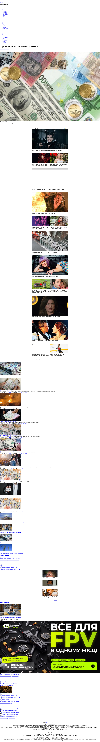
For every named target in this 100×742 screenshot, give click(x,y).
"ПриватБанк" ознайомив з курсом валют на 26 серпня (10, 569)
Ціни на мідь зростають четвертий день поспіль (8, 567)
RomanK (10, 377)
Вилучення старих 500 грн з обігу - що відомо (8, 390)
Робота (3, 38)
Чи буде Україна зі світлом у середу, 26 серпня (8, 683)
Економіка (4, 31)
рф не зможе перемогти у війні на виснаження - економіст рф (11, 435)
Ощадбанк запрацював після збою (6, 685)
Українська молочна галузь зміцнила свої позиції (9, 708)
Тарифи (3, 15)
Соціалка (4, 42)
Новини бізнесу (5, 28)
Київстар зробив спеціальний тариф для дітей (10, 532)
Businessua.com (49, 722)
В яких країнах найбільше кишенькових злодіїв (8, 466)
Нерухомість (4, 12)
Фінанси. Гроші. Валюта (4, 49)
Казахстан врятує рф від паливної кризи (7, 679)
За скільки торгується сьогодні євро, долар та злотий (9, 509)
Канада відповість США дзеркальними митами (8, 716)
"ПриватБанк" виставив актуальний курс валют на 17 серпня (11, 480)
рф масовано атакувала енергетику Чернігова (8, 710)
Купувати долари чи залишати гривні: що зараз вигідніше (13, 542)
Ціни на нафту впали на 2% (5, 699)
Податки (4, 35)
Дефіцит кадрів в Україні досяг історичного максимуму (10, 558)
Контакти (4, 27)
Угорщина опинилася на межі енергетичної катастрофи (13, 522)
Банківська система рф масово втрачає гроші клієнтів (9, 560)
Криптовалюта (5, 18)
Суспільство (4, 21)
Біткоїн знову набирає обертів (8, 693)
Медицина (4, 22)
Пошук (3, 16)
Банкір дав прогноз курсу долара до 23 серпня (8, 451)
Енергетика (4, 13)
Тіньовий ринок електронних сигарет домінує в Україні (10, 563)
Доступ (3, 25)
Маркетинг (4, 20)
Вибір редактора (4, 602)
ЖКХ (3, 24)
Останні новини (4, 555)
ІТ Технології (4, 40)
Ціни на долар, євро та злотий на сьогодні (7, 706)
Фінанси (4, 7)
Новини (3, 41)
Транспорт (4, 23)
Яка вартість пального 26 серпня (6, 703)
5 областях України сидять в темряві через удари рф (9, 701)
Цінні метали (4, 9)
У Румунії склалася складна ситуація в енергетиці (11, 553)
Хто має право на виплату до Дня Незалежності (8, 421)
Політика (4, 8)
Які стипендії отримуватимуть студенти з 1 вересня (9, 674)
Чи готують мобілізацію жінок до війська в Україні (9, 676)
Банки (3, 10)
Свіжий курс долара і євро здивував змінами (8, 565)
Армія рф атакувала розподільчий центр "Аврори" (9, 406)
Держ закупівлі (5, 14)
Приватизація (4, 11)
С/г (3, 39)
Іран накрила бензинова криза (5, 681)
